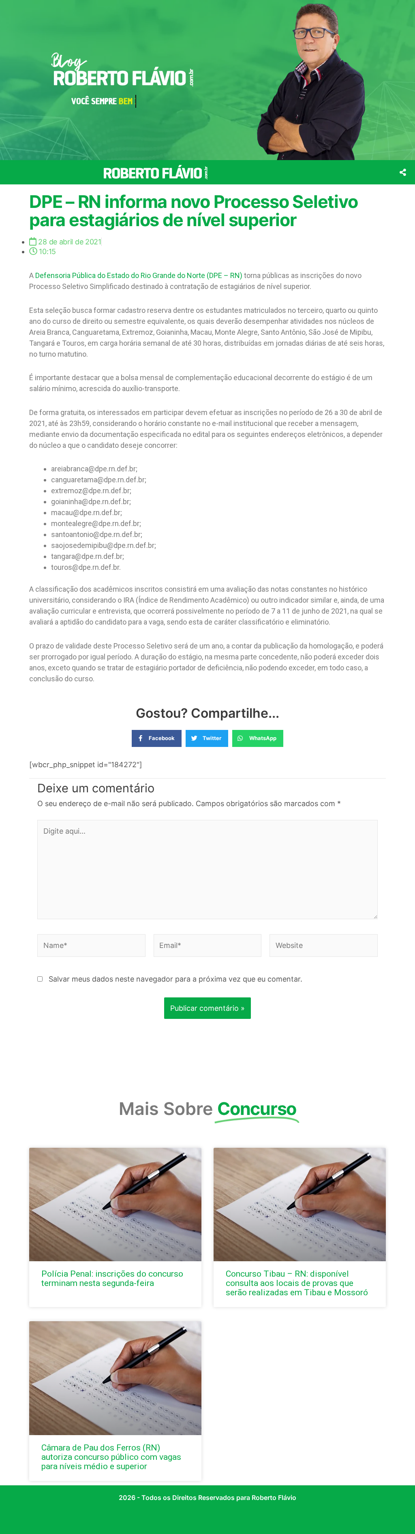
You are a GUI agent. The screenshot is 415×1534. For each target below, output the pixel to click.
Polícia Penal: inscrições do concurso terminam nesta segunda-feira (112, 1278)
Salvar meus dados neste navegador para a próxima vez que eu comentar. (175, 979)
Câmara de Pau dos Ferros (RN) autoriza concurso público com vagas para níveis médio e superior (111, 1457)
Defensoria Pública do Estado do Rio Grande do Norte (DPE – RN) (138, 275)
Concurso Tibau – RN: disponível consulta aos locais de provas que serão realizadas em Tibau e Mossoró (297, 1283)
